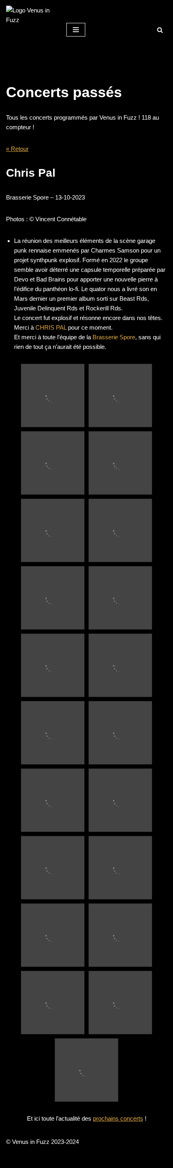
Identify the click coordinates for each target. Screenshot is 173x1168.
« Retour (17, 148)
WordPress (113, 1159)
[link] (50, 327)
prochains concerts (118, 1118)
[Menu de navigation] (75, 30)
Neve (52, 1159)
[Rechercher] (160, 30)
